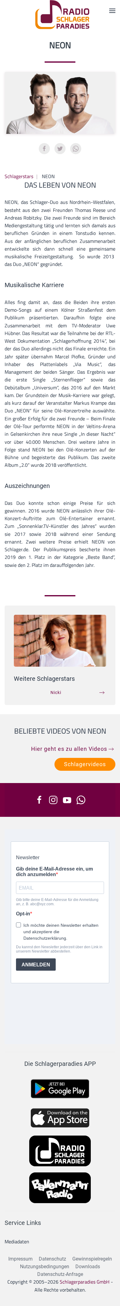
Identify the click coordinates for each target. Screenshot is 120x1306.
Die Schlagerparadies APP (60, 1063)
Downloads (87, 1266)
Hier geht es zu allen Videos (69, 749)
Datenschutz (52, 1259)
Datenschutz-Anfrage (60, 1274)
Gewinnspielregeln (92, 1259)
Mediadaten (17, 1241)
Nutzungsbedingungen (44, 1266)
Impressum (20, 1259)
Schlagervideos (85, 764)
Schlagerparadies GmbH (85, 1281)
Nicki (55, 692)
